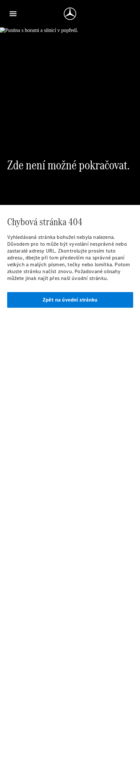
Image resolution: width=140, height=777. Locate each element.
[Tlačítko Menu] (13, 14)
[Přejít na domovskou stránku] (70, 13)
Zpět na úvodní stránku (70, 299)
